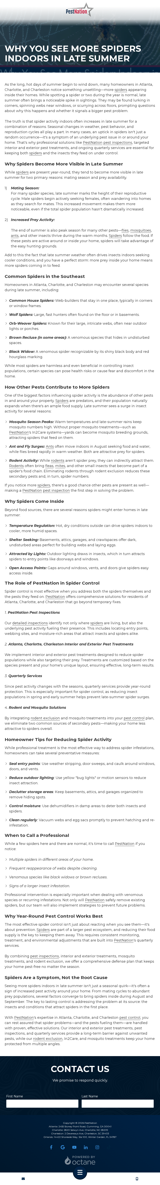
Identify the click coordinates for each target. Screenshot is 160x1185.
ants (15, 236)
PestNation (92, 142)
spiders (121, 90)
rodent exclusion (45, 718)
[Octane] (80, 1160)
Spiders (115, 236)
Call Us (137, 1178)
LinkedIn (85, 1147)
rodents (57, 460)
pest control (134, 718)
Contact (23, 1178)
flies (125, 230)
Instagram (97, 1147)
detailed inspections (30, 623)
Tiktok (108, 1147)
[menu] (80, 1172)
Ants (50, 446)
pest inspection (56, 490)
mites (60, 466)
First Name (14, 1096)
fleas (49, 466)
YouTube (74, 1147)
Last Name (90, 1096)
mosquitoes (140, 230)
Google (62, 1147)
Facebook (51, 1147)
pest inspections (117, 142)
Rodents (16, 466)
